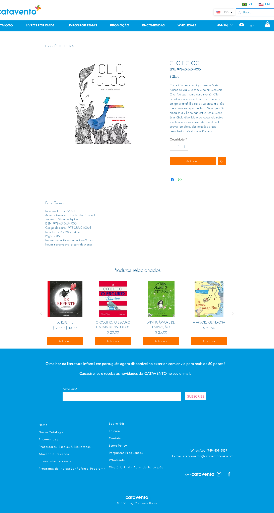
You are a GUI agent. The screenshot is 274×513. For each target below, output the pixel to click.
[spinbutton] (179, 146)
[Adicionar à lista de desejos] (221, 161)
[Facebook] (229, 474)
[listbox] (224, 25)
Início (49, 46)
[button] (224, 25)
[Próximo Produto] (232, 313)
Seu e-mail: (70, 389)
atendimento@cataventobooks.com (208, 456)
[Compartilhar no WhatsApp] (180, 179)
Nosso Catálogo (51, 432)
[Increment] (185, 146)
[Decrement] (173, 146)
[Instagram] (219, 474)
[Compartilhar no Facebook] (172, 179)
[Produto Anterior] (41, 313)
